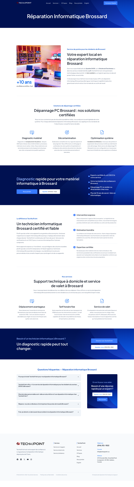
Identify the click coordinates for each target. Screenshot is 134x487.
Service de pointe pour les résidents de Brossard (86, 49)
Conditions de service (61, 474)
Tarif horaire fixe (67, 306)
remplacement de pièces (33, 141)
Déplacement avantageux (32, 306)
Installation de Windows (94, 141)
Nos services (67, 277)
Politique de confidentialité (47, 474)
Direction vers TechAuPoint (104, 341)
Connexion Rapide (110, 3)
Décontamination (67, 138)
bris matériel (91, 73)
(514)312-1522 (49, 191)
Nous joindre (27, 191)
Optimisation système (102, 138)
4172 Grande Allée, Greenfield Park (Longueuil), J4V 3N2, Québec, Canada (107, 460)
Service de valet (102, 306)
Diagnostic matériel (32, 138)
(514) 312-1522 (104, 347)
